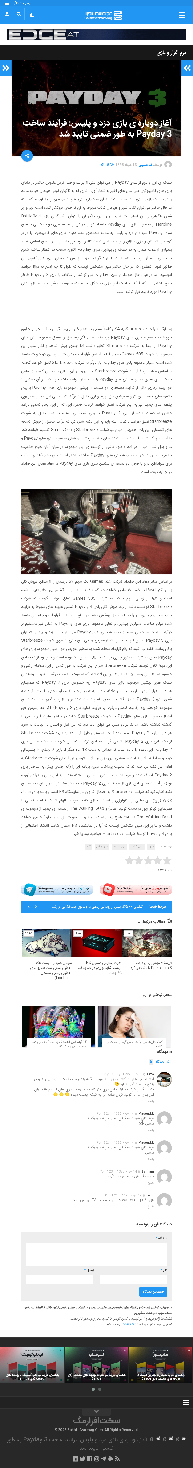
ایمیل (89, 1270)
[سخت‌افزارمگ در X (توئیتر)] (82, 1459)
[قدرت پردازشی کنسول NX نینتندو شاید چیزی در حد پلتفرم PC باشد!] (97, 943)
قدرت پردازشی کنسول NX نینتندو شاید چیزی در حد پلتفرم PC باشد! (100, 968)
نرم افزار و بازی (171, 53)
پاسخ (151, 1101)
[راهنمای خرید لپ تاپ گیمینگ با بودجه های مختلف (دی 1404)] (32, 1365)
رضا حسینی (146, 165)
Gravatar (129, 1324)
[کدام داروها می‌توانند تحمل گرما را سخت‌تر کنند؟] (134, 1026)
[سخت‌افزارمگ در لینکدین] (75, 1459)
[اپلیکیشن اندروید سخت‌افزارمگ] (110, 1459)
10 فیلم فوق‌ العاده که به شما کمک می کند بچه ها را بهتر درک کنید (59, 1044)
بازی (151, 846)
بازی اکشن (137, 846)
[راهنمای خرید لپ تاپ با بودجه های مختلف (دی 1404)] (96, 1365)
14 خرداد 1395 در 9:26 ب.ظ (115, 1113)
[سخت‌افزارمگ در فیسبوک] (89, 1459)
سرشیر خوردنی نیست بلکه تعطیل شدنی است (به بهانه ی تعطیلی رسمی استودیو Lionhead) (51, 970)
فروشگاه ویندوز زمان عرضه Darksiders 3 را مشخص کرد (151, 965)
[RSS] (117, 1459)
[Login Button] (7, 14)
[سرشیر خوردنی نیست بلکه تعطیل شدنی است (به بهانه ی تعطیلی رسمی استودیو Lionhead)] (47, 943)
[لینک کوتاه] (102, 165)
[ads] (96, 34)
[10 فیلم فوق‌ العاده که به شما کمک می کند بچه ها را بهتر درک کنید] (58, 1026)
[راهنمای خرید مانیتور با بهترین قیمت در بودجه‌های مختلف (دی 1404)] (160, 1365)
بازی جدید (119, 846)
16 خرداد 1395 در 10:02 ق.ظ (123, 1074)
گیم (89, 846)
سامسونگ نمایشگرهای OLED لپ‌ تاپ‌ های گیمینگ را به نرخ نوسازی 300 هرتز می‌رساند (94, 908)
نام (164, 1270)
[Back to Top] (96, 1412)
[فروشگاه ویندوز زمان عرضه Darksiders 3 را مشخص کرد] (147, 943)
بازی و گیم (102, 846)
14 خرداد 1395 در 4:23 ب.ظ (118, 1171)
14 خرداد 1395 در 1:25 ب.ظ (123, 1195)
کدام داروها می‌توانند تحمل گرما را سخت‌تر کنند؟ (134, 1044)
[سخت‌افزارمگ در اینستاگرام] (96, 1459)
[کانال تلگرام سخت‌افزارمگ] (103, 1459)
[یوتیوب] (136, 889)
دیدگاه (157, 1062)
